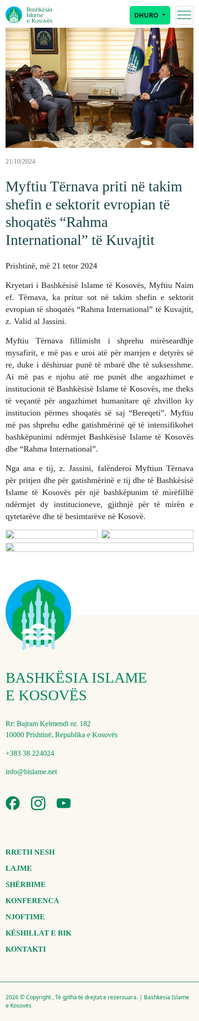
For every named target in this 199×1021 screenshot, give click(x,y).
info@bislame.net (31, 772)
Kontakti (26, 949)
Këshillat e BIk (38, 933)
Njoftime (25, 917)
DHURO (147, 15)
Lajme (19, 868)
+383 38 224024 (30, 753)
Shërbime (26, 884)
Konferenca (32, 901)
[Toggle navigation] (184, 15)
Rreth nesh (30, 852)
